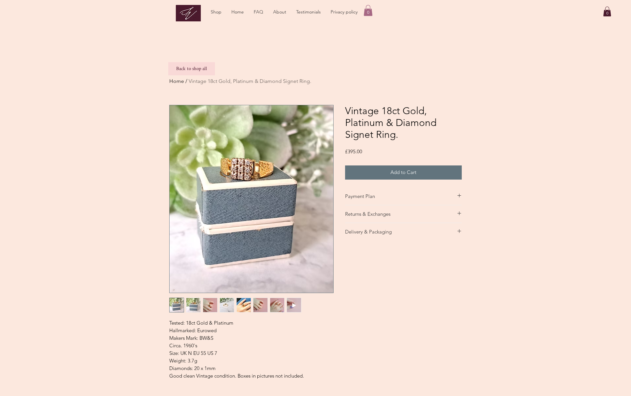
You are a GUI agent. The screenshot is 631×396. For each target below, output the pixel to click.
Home (176, 81)
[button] (216, 12)
